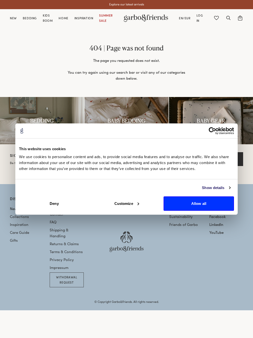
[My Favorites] (216, 18)
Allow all (198, 203)
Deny (54, 203)
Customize (123, 203)
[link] (42, 120)
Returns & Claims (64, 243)
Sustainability (181, 216)
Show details (213, 188)
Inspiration (19, 224)
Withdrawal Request (66, 279)
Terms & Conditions (66, 251)
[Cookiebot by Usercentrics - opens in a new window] (212, 131)
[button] (228, 18)
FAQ (53, 221)
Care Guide (19, 232)
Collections (19, 216)
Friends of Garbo (183, 224)
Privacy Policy (62, 259)
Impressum (59, 267)
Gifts (14, 240)
